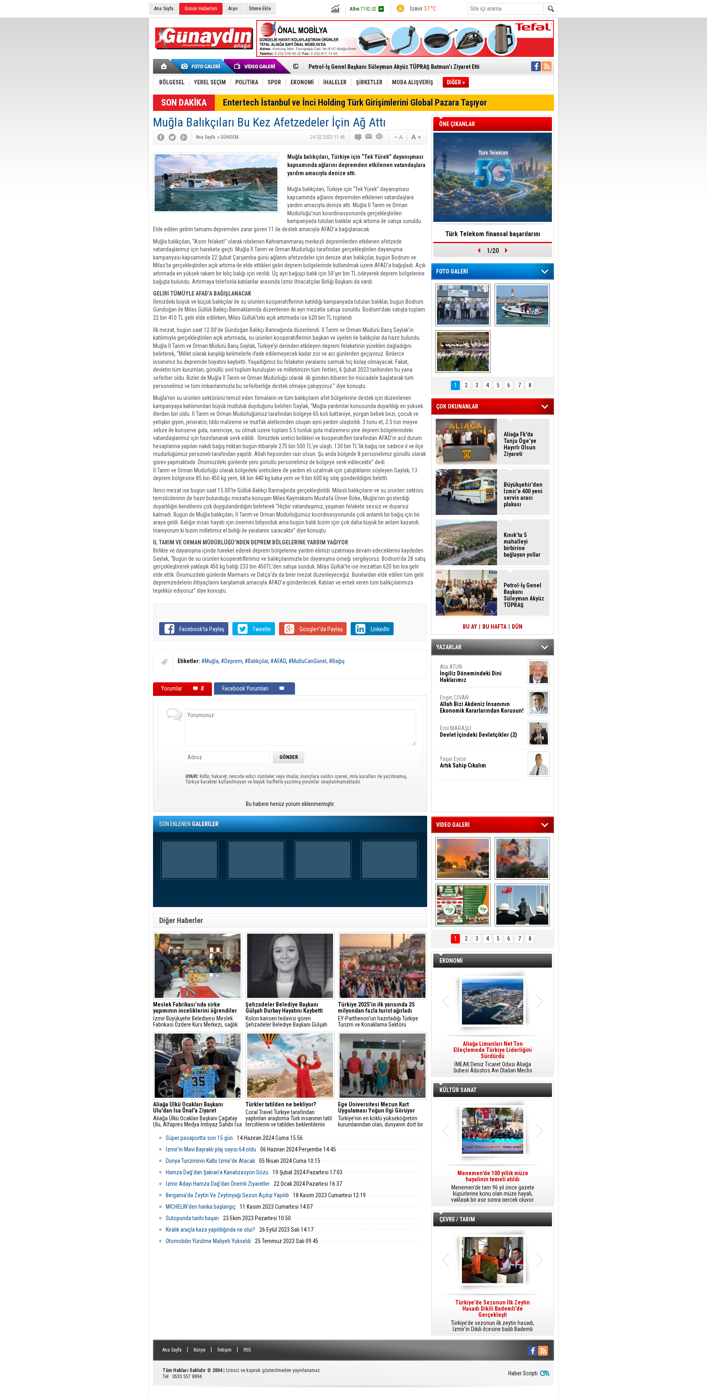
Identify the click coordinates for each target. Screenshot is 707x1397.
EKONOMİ (451, 960)
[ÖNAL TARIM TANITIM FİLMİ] (463, 905)
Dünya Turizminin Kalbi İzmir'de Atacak (210, 1161)
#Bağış (336, 661)
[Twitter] (172, 137)
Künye (199, 1350)
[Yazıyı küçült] (398, 137)
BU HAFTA (494, 626)
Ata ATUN (471, 673)
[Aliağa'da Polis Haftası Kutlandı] (522, 905)
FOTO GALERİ (452, 271)
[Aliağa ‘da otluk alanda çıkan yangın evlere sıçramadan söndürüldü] (463, 858)
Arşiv (233, 8)
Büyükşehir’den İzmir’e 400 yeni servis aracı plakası (523, 494)
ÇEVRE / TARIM (457, 1219)
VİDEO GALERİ (453, 824)
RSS (247, 1350)
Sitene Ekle (260, 8)
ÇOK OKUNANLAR (457, 406)
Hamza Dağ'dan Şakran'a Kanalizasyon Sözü (217, 1172)
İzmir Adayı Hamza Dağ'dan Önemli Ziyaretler (218, 1183)
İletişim (224, 1350)
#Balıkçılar (256, 661)
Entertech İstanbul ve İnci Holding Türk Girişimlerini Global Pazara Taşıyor (355, 102)
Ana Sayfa (163, 8)
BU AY (470, 626)
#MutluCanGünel (307, 661)
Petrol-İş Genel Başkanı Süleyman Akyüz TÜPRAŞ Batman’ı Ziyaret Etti (394, 66)
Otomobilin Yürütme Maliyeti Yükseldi (208, 1241)
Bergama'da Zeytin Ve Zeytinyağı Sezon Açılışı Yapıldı (227, 1195)
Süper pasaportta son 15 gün (199, 1138)
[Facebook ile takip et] (536, 66)
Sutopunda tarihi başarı (192, 1218)
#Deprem (231, 661)
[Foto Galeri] (202, 66)
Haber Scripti (523, 1373)
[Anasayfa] (164, 66)
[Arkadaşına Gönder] (369, 137)
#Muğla (209, 661)
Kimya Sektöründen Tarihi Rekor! (492, 234)
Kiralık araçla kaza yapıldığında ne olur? (210, 1229)
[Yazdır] (379, 137)
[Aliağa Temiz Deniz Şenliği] (522, 305)
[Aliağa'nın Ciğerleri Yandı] (522, 858)
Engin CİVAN (482, 704)
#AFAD (278, 661)
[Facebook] (160, 137)
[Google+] (183, 137)
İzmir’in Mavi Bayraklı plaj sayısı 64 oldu (211, 1149)
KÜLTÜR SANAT (458, 1090)
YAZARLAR (449, 647)
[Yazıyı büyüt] (416, 137)
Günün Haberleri (201, 8)
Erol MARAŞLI (478, 731)
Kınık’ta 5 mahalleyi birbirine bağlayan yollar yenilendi (522, 545)
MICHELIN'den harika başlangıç (201, 1206)
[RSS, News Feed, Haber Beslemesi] (547, 66)
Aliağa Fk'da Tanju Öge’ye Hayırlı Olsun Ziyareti (520, 444)
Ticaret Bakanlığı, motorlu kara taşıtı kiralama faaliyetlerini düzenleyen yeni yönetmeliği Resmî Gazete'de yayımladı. (492, 1057)
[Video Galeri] (255, 66)
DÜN (517, 626)
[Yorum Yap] (358, 137)
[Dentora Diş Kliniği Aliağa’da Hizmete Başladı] (463, 305)
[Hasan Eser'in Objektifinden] (463, 351)
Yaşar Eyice (463, 762)
